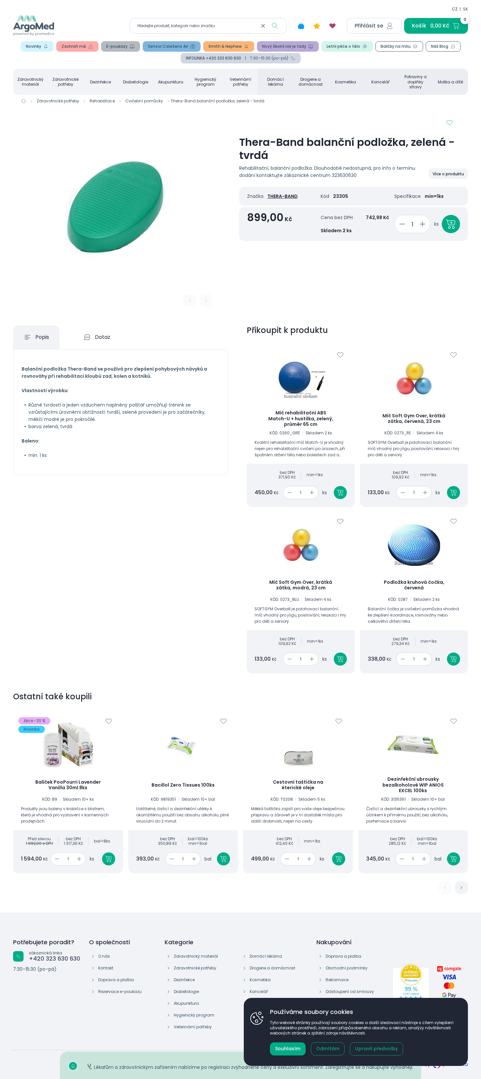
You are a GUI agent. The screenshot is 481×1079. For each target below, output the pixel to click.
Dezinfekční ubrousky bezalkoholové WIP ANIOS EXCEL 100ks (413, 785)
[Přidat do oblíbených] (449, 122)
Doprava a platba (116, 980)
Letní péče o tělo (343, 46)
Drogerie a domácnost (310, 82)
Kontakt (105, 968)
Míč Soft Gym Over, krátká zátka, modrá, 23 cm (300, 585)
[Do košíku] (340, 492)
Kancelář (380, 82)
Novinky (33, 46)
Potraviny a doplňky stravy (415, 82)
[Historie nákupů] (301, 26)
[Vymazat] (263, 25)
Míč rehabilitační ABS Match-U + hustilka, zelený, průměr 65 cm (300, 418)
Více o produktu (448, 174)
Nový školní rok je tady (284, 46)
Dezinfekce (100, 82)
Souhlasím (287, 1048)
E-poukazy (117, 46)
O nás (104, 956)
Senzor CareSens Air (168, 46)
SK (465, 9)
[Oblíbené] (332, 26)
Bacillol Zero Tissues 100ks (183, 785)
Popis (42, 337)
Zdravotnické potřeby (65, 82)
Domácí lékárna (275, 82)
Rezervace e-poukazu (120, 991)
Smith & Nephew (225, 46)
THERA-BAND (282, 196)
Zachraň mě (74, 46)
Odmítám (327, 1048)
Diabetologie (135, 82)
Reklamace (337, 980)
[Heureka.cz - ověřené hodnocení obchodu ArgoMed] (411, 987)
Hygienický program (205, 82)
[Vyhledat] (274, 25)
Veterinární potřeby (240, 82)
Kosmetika (345, 82)
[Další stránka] (461, 887)
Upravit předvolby (376, 1048)
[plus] (423, 224)
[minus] (401, 224)
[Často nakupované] (317, 26)
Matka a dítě (450, 82)
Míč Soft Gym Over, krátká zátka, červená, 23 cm (414, 419)
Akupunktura (170, 82)
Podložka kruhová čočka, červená (414, 585)
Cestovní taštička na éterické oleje (298, 785)
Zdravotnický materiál (30, 82)
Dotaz (102, 337)
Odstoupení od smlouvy (350, 991)
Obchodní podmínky (346, 968)
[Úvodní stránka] (23, 100)
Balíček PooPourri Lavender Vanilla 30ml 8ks (68, 785)
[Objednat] (451, 224)
